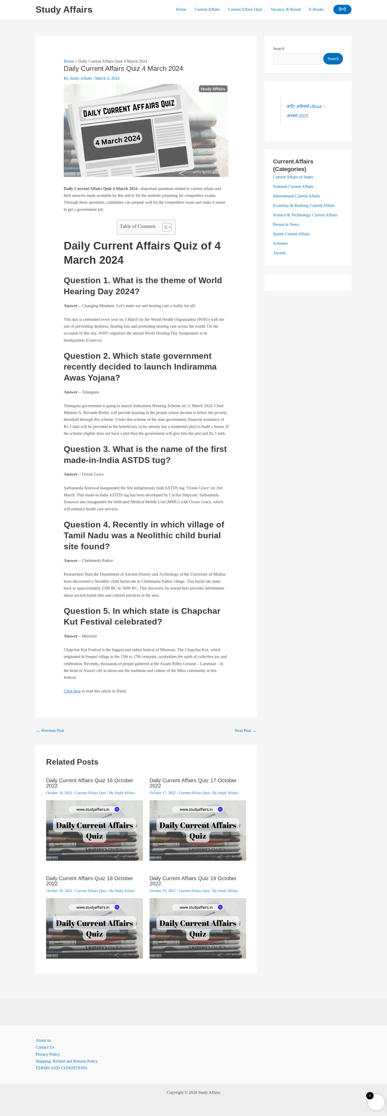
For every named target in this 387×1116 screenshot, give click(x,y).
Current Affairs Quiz (245, 9)
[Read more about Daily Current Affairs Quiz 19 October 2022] (198, 928)
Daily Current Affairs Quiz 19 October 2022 (193, 880)
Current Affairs (207, 9)
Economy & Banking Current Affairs (304, 205)
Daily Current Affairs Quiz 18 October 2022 (89, 880)
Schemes (280, 243)
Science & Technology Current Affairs (305, 215)
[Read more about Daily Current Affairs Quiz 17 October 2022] (198, 830)
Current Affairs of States (293, 177)
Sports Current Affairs (291, 234)
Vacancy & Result (286, 9)
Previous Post (50, 730)
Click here (72, 691)
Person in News (286, 224)
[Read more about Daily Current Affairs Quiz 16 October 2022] (94, 830)
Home (181, 9)
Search (278, 48)
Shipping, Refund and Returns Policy (67, 1061)
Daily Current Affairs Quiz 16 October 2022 (89, 783)
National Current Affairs (293, 186)
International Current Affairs (296, 196)
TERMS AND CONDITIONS (61, 1068)
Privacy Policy (48, 1054)
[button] (342, 9)
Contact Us (45, 1047)
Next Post (245, 730)
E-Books (316, 9)
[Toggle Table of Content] (164, 227)
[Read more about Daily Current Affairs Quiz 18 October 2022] (94, 928)
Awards (279, 253)
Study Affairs (64, 9)
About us (43, 1040)
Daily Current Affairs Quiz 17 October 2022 (193, 783)
